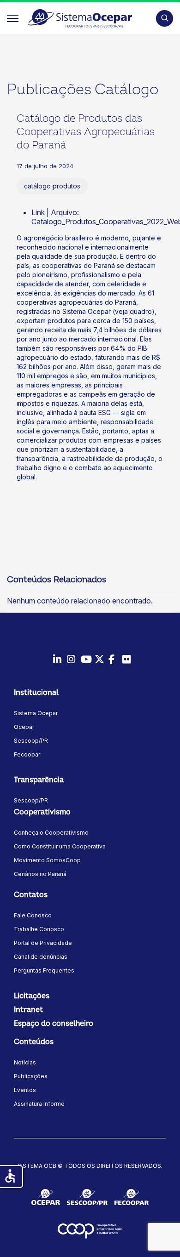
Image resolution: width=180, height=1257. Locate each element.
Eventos (25, 1089)
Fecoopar (27, 754)
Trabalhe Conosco (39, 929)
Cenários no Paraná (40, 873)
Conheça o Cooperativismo (51, 832)
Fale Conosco (33, 915)
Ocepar (24, 726)
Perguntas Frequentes (44, 970)
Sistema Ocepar (36, 713)
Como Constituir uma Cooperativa (60, 846)
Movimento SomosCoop (47, 860)
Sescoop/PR (31, 740)
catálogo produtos (52, 186)
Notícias (25, 1062)
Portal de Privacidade (43, 942)
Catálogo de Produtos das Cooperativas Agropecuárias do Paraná (86, 132)
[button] (164, 18)
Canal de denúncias (40, 956)
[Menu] (12, 18)
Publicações (31, 1076)
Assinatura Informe (39, 1103)
